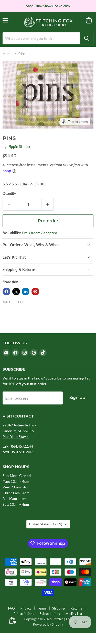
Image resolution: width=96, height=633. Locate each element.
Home (8, 54)
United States (45, 524)
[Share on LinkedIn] (25, 291)
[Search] (86, 38)
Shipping (58, 608)
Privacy (25, 608)
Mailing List (74, 614)
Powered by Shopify (48, 624)
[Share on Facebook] (6, 291)
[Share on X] (16, 291)
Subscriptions (24, 614)
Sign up (77, 397)
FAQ (11, 608)
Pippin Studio (18, 146)
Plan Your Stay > (16, 436)
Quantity (9, 193)
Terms (42, 608)
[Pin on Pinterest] (35, 291)
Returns (76, 608)
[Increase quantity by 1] (47, 204)
